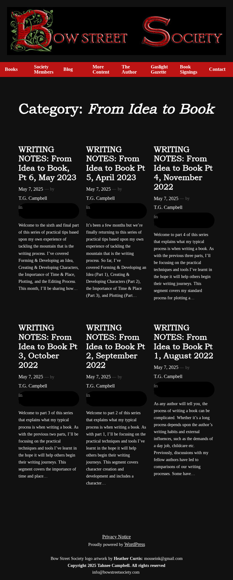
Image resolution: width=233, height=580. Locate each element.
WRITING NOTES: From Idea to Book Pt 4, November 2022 (183, 168)
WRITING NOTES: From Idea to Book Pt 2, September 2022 (115, 346)
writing (26, 215)
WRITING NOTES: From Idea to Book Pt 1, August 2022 (183, 341)
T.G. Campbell (33, 198)
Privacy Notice (116, 537)
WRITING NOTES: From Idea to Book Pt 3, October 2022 (48, 346)
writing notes (49, 215)
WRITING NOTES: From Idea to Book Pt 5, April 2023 (115, 163)
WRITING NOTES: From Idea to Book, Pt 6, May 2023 (47, 163)
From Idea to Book (43, 207)
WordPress (134, 544)
